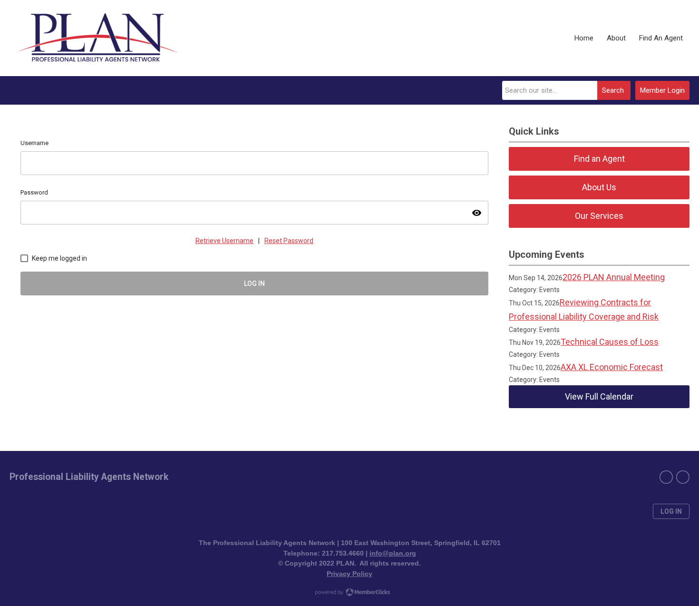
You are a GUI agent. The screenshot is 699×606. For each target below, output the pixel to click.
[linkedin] (666, 477)
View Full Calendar (599, 396)
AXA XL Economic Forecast (612, 367)
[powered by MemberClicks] (349, 593)
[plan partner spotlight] (682, 477)
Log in (671, 511)
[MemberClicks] (97, 38)
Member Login (662, 90)
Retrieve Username (224, 240)
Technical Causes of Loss (610, 342)
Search (613, 90)
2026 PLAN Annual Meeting (614, 277)
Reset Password (288, 240)
